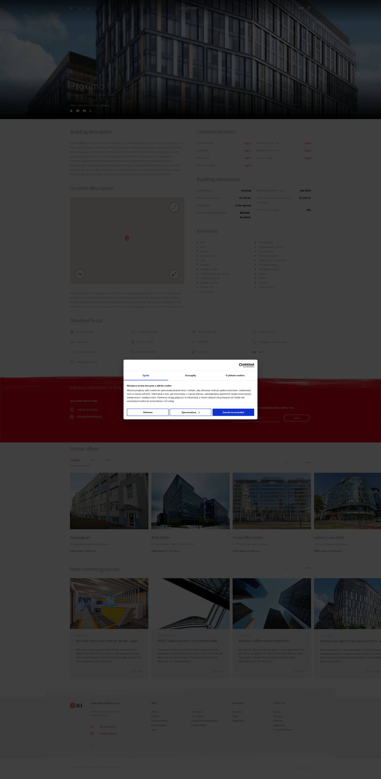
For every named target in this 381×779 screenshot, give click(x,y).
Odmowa (147, 412)
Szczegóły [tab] (190, 375)
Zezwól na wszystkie (233, 412)
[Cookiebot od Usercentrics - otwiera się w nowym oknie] (241, 365)
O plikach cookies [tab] (235, 375)
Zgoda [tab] (146, 375)
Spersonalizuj (189, 412)
